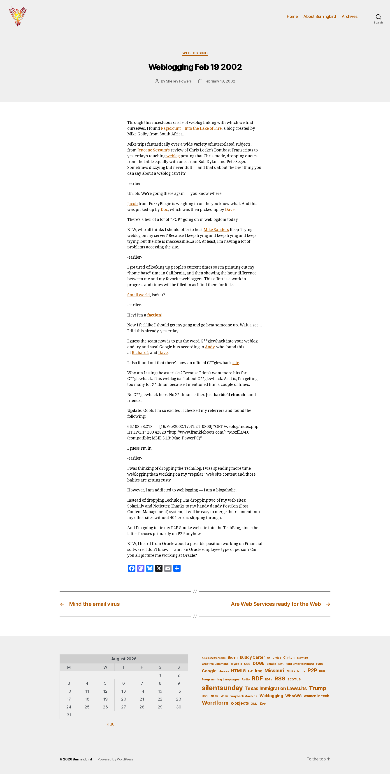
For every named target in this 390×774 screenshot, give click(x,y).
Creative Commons (215, 663)
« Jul (111, 724)
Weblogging (195, 53)
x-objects (240, 703)
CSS (247, 663)
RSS (279, 678)
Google (209, 670)
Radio (246, 679)
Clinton (289, 657)
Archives (350, 16)
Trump (317, 688)
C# (268, 657)
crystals (236, 663)
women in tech (316, 696)
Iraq (258, 670)
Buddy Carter (252, 657)
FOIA (319, 663)
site (235, 363)
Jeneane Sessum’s (153, 150)
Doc (164, 209)
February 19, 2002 (219, 81)
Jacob (132, 203)
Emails (271, 663)
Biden (233, 657)
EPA (280, 663)
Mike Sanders (216, 229)
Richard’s (140, 352)
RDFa (268, 679)
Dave (229, 209)
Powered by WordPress (116, 759)
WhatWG (293, 696)
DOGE (259, 663)
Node (301, 671)
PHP (322, 671)
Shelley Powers (179, 81)
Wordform (215, 702)
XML (254, 703)
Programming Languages (220, 679)
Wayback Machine (244, 696)
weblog (173, 156)
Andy (209, 347)
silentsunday (222, 688)
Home (292, 16)
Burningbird (82, 759)
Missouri (274, 670)
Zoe (263, 703)
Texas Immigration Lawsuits (276, 688)
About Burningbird (319, 16)
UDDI (205, 696)
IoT (250, 671)
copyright (302, 657)
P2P (312, 670)
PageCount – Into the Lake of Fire (191, 128)
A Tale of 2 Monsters (214, 657)
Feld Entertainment (300, 663)
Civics (276, 657)
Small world (138, 295)
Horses (224, 671)
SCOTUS (294, 679)
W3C (224, 696)
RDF (257, 678)
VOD (214, 696)
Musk (291, 671)
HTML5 (238, 670)
